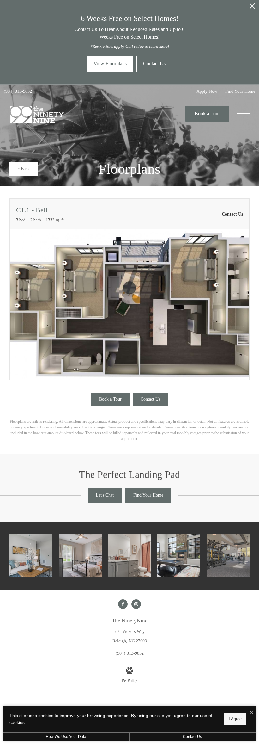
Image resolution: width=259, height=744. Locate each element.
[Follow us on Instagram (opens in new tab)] (136, 604)
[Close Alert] (252, 8)
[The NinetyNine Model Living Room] (30, 555)
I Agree (235, 718)
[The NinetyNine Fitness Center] (228, 555)
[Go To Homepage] (37, 114)
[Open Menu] (243, 113)
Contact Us (192, 737)
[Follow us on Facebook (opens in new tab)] (123, 604)
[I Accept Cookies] (251, 712)
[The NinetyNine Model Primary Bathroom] (129, 555)
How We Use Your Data (66, 737)
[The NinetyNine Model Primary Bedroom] (80, 555)
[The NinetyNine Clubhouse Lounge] (178, 555)
